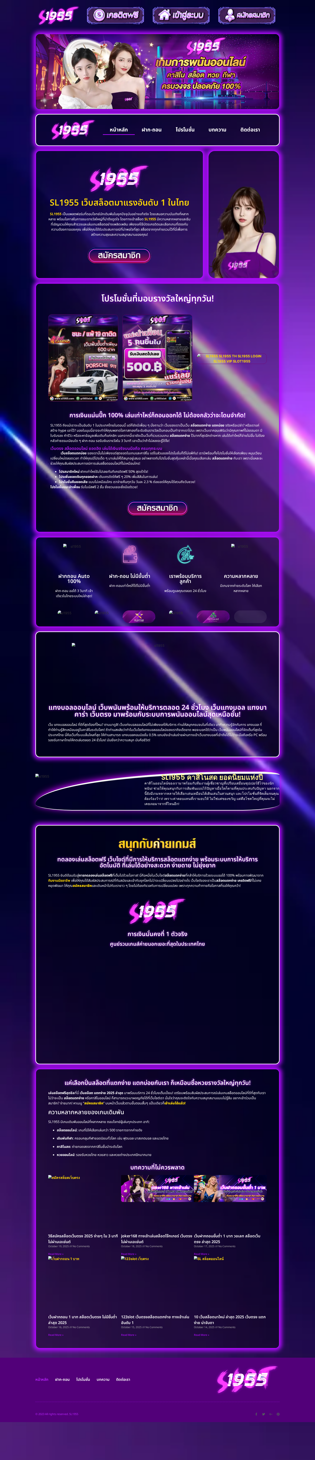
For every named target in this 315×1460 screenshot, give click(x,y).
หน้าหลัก (119, 130)
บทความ (217, 130)
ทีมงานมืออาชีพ (59, 880)
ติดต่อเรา (250, 130)
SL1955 (56, 214)
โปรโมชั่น (185, 130)
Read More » (55, 1254)
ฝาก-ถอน (152, 130)
